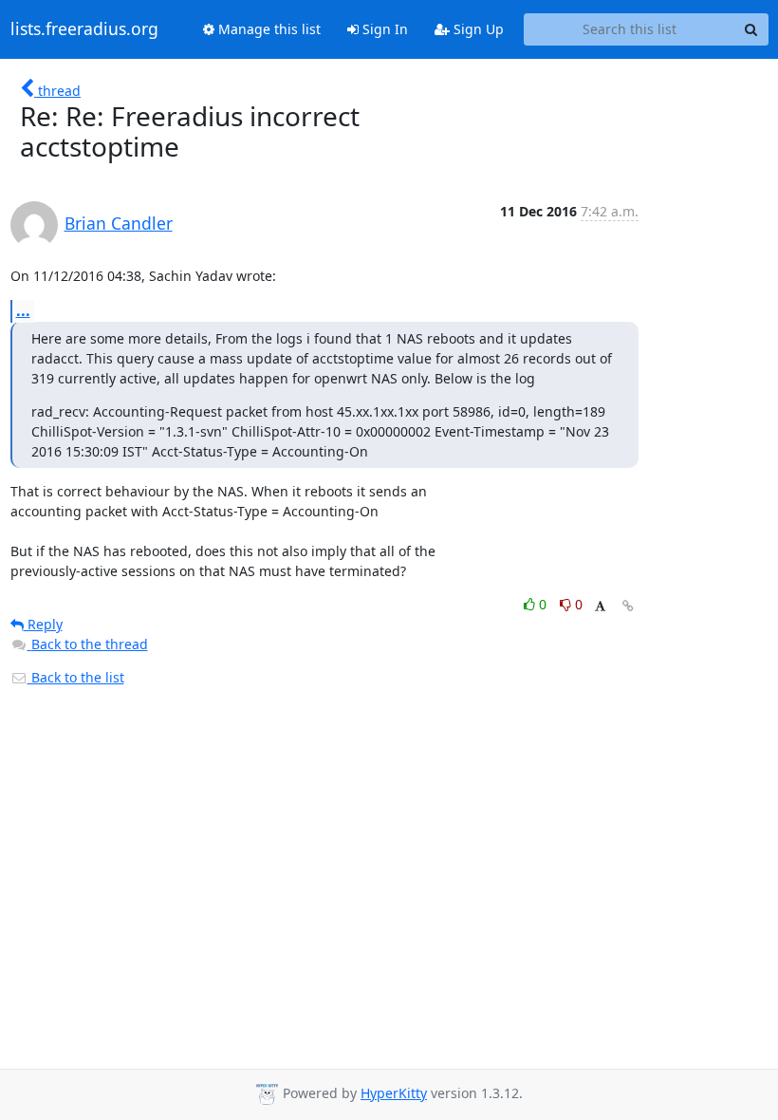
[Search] (751, 29)
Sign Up (477, 29)
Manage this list (267, 29)
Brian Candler (119, 223)
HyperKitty (394, 1093)
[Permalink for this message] (628, 606)
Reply (43, 624)
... (23, 310)
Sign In (383, 29)
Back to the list (76, 677)
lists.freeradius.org (84, 29)
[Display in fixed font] (600, 607)
